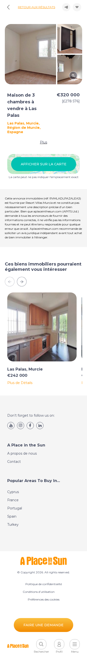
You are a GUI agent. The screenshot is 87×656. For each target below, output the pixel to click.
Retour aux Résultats (36, 7)
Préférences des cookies (43, 599)
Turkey (13, 524)
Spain (11, 516)
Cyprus (13, 492)
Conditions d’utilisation (39, 592)
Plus (43, 142)
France (13, 500)
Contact (14, 461)
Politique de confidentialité (43, 584)
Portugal (14, 508)
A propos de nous (22, 453)
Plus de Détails (19, 382)
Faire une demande (43, 625)
